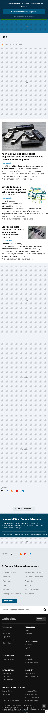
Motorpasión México (32, 700)
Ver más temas (9, 601)
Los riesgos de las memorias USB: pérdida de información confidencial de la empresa (13, 232)
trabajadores (29, 594)
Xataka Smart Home (9, 640)
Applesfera (6, 637)
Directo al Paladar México (11, 700)
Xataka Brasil (6, 694)
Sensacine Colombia (32, 697)
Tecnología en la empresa (11, 594)
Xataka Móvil (6, 633)
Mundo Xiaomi (7, 643)
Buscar (45, 610)
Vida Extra (28, 633)
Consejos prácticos (22, 534)
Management (7, 581)
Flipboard (17, 491)
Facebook (7, 491)
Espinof (27, 648)
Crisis (20, 45)
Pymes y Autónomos (32, 676)
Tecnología (7, 163)
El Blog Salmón (30, 673)
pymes (4, 585)
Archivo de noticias (25, 509)
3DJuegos (28, 630)
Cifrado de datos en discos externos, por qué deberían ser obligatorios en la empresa (14, 191)
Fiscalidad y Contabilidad (34, 577)
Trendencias (6, 673)
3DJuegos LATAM (31, 691)
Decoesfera (6, 676)
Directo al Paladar (8, 659)
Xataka (4, 630)
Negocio (5, 589)
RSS (12, 491)
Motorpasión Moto (31, 662)
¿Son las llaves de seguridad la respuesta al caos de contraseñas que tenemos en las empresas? (22, 156)
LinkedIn (22, 491)
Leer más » (32, 176)
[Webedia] (9, 620)
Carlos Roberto (13, 179)
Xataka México (7, 691)
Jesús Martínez (13, 259)
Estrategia (6, 577)
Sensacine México (31, 694)
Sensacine (28, 645)
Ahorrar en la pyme (32, 589)
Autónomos (29, 585)
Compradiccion (7, 680)
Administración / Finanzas (34, 572)
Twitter (2, 491)
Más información (26, 711)
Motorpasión (29, 659)
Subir (39, 619)
